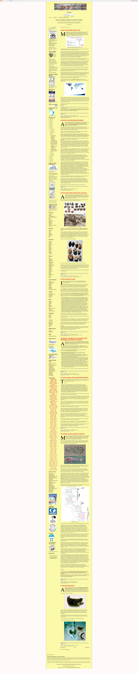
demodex (70, 582)
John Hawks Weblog (52, 370)
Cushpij (55, 451)
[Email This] (61, 115)
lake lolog (55, 431)
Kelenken (50, 305)
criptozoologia (52, 458)
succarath (51, 448)
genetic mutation (82, 116)
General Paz (51, 452)
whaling (55, 419)
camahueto (51, 421)
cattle (56, 392)
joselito (56, 440)
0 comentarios (74, 115)
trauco (51, 408)
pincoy (52, 467)
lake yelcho (55, 464)
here (65, 73)
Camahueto (50, 259)
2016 (50, 127)
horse (51, 389)
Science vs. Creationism (52, 482)
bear (56, 401)
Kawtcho (50, 247)
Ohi (49, 307)
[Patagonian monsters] (53, 38)
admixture (64, 374)
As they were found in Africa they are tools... (74, 192)
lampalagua (51, 465)
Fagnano (54, 425)
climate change (53, 415)
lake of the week (53, 392)
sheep (52, 447)
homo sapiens (74, 374)
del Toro (55, 459)
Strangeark (50, 373)
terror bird (55, 424)
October (52, 131)
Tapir (49, 275)
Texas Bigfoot (51, 374)
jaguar (55, 417)
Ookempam (50, 249)
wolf (56, 394)
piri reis (55, 423)
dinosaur (51, 416)
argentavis (51, 456)
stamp (56, 399)
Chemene (50, 242)
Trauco (50, 236)
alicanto (53, 455)
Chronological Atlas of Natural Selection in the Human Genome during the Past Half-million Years (76, 124)
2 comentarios (74, 581)
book (56, 390)
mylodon (51, 391)
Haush (51, 426)
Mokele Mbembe (51, 372)
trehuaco (51, 450)
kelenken (51, 441)
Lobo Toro (50, 268)
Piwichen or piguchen (52, 308)
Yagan (55, 414)
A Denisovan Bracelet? (53, 150)
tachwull (55, 407)
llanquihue (54, 443)
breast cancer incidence (73, 116)
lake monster (53, 381)
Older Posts (87, 647)
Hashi (50, 219)
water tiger (53, 400)
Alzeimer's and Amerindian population (52, 138)
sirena (50, 469)
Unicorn (50, 276)
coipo (55, 438)
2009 (50, 161)
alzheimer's (64, 189)
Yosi (49, 237)
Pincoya (50, 317)
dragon (55, 416)
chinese (67, 582)
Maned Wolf (50, 323)
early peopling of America (70, 189)
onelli (55, 402)
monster (55, 418)
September (52, 132)
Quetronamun (51, 437)
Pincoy (50, 316)
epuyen (52, 417)
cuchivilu (55, 458)
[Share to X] (63, 115)
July (51, 133)
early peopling (74, 582)
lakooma (51, 443)
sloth (53, 407)
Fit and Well (50, 491)
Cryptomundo (51, 366)
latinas (85, 116)
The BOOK (55, 17)
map (55, 381)
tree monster (54, 449)
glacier (53, 406)
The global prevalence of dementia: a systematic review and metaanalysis (76, 134)
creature (52, 380)
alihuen (56, 455)
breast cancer (67, 116)
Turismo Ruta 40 (51, 475)
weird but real (53, 409)
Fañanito (51, 434)
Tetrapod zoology (51, 490)
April (51, 151)
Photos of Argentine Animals (53, 488)
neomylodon (55, 444)
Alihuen (50, 330)
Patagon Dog (51, 324)
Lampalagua (51, 295)
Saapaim (50, 273)
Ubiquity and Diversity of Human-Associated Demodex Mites (75, 575)
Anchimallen (53, 420)
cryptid (55, 386)
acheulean (64, 276)
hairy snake (54, 411)
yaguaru (55, 432)
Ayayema (50, 241)
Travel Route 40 (51, 483)
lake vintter (54, 442)
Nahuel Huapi (53, 382)
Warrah (50, 326)
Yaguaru (50, 253)
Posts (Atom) (67, 649)
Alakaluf (53, 393)
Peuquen (50, 233)
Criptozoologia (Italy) (52, 365)
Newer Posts (63, 647)
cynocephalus (52, 459)
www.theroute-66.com (52, 474)
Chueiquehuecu (51, 262)
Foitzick (55, 434)
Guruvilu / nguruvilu (51, 282)
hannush (53, 461)
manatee (50, 270)
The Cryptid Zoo (51, 375)
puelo (52, 432)
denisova (67, 374)
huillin (56, 412)
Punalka (50, 325)
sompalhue (53, 469)
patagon (55, 389)
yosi (55, 403)
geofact (74, 276)
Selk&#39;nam (52, 401)
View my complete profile (52, 72)
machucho (52, 466)
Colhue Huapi (54, 433)
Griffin (50, 303)
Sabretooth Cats (51, 274)
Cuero (50, 285)
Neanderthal (50, 223)
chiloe (52, 402)
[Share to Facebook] (65, 115)
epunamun (52, 439)
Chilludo (50, 215)
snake (53, 399)
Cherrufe (50, 261)
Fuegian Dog (51, 322)
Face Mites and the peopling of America (73, 433)
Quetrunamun (51, 234)
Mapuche (53, 384)
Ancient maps (51, 478)
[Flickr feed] (52, 198)
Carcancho (50, 214)
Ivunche (50, 232)
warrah (53, 413)
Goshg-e (50, 244)
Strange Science (51, 489)
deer (50, 406)
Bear (49, 257)
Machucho (50, 269)
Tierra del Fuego (53, 386)
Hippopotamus (51, 265)
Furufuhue (51, 435)
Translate (72, 16)
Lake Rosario (55, 436)
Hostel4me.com (51, 473)
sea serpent (55, 396)
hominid (55, 383)
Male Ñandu (50, 306)
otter (50, 413)
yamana (51, 414)
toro (56, 469)
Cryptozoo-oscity (51, 367)
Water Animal (51, 283)
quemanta (51, 468)
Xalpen (50, 455)
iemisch (55, 398)
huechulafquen (51, 412)
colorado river (55, 428)
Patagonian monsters (70, 5)
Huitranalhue (51, 221)
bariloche (51, 398)
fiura (50, 461)
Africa (67, 276)
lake (50, 399)
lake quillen (53, 463)
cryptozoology (52, 394)
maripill (51, 444)
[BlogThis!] (62, 115)
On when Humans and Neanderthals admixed (53, 147)
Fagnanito (50, 286)
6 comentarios (74, 645)
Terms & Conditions (66, 665)
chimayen (52, 457)
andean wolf (53, 397)
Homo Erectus (51, 220)
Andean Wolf (51, 321)
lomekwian (76, 276)
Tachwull (50, 235)
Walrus (50, 277)
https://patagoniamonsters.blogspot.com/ (73, 667)
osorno (51, 423)
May (51, 134)
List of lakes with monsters (52, 289)
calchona (55, 437)
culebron (55, 405)
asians (64, 116)
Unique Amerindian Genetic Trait (70, 30)
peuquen (51, 445)
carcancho (55, 456)
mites (77, 582)
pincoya (55, 445)
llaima (54, 465)
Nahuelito (50, 288)
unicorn (51, 425)
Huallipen (50, 266)
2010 (50, 160)
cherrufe (55, 421)
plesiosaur (52, 385)
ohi (50, 432)
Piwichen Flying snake (52, 294)
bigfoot (50, 390)
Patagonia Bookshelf (52, 486)
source (74, 238)
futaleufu (53, 429)
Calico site (70, 233)
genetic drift (77, 116)
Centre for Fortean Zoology (53, 364)
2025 (50, 119)
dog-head (55, 460)
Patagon (50, 224)
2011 (50, 159)
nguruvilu (51, 419)
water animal (54, 408)
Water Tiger (50, 252)
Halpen (50, 245)
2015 (50, 128)
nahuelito (51, 383)
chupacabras (52, 438)
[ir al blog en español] (50, 29)
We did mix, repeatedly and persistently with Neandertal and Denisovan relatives (74, 338)
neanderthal (78, 374)
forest (55, 422)
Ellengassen (53, 404)
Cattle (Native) (51, 260)
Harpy (50, 304)
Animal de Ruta (51, 479)
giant (54, 391)
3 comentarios (74, 373)
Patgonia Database (51, 487)
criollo (55, 457)
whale (56, 413)
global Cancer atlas (76, 79)
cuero (54, 390)
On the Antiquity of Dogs (53, 142)
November (52, 130)
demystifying (51, 460)
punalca (54, 467)
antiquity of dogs (81, 281)
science (51, 424)
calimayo (52, 395)
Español (53, 28)
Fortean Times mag (51, 368)
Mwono (50, 222)
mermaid (51, 418)
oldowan (80, 276)
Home (50, 17)
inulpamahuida (52, 440)
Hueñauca (50, 267)
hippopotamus (53, 430)
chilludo (50, 428)
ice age (56, 406)
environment (52, 410)
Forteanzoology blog (52, 369)
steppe (54, 447)
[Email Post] (76, 115)
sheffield (52, 403)
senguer (55, 468)
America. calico (70, 276)
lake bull (53, 387)
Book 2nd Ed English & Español (63, 17)
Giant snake (50, 293)
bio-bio (54, 427)
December (52, 129)
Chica (51, 433)
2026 (50, 118)
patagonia (53, 379)
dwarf (56, 388)
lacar (50, 407)
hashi (56, 461)
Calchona (50, 258)
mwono (56, 466)
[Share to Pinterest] (66, 115)
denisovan (70, 374)
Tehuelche (51, 388)
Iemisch (50, 246)
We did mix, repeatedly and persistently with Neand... (53, 144)
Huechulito (50, 287)
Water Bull (50, 281)
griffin (55, 439)
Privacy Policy (72, 665)
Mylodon (50, 248)
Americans (64, 582)
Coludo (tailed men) (52, 216)
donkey (52, 422)
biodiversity (51, 405)
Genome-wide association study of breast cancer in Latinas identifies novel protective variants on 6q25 (75, 109)
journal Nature (67, 379)
